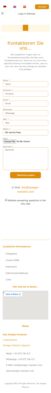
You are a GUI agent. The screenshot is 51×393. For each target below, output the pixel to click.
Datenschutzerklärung (17, 273)
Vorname (7, 90)
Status (6, 129)
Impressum (11, 266)
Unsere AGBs (12, 260)
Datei (5, 138)
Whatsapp (7, 109)
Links (8, 279)
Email (5, 100)
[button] (25, 28)
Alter (5, 119)
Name (6, 80)
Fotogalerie (11, 254)
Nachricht (7, 146)
